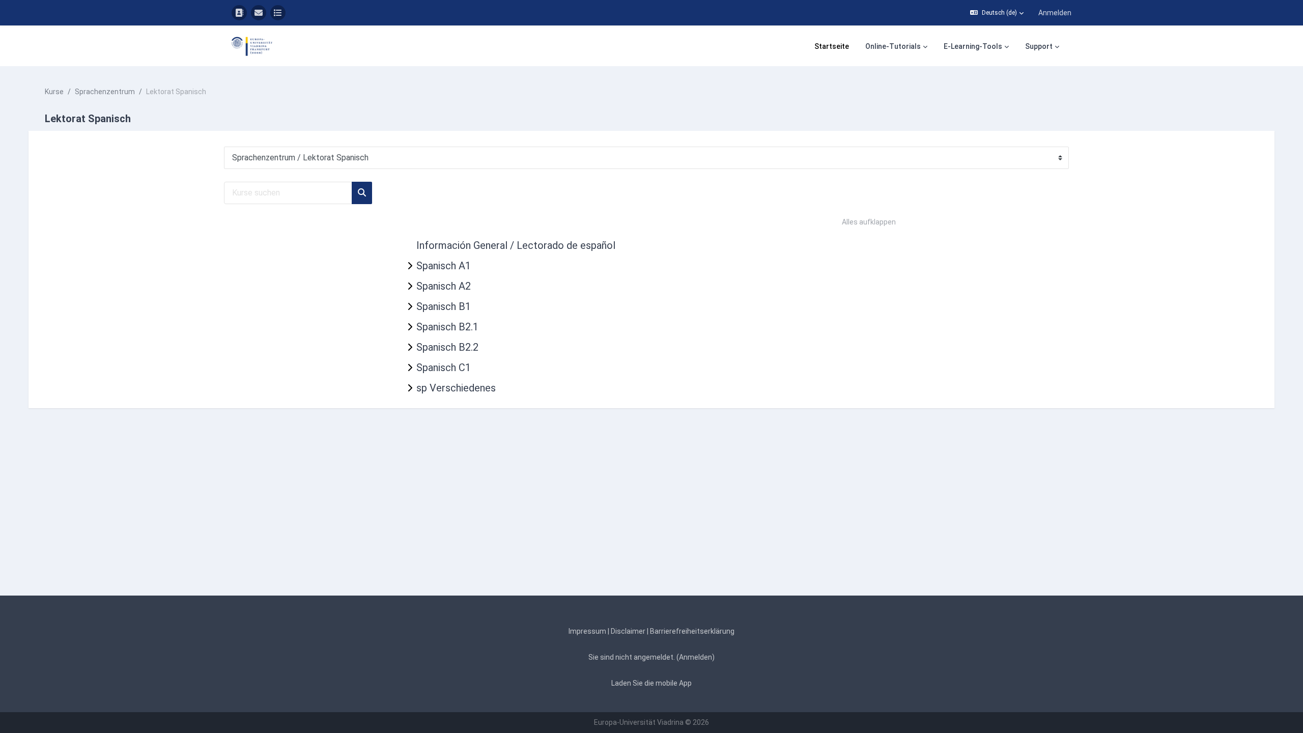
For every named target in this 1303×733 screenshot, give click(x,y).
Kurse (54, 92)
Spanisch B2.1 (447, 327)
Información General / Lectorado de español (515, 245)
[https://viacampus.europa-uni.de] (239, 12)
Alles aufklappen (869, 222)
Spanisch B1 (443, 306)
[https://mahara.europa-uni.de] (278, 12)
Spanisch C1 (443, 367)
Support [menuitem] (1039, 46)
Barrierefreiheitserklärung (692, 631)
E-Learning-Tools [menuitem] (973, 46)
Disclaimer (628, 631)
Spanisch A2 (443, 286)
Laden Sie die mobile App (651, 683)
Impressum (587, 631)
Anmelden (1054, 13)
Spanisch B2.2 (447, 347)
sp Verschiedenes (456, 388)
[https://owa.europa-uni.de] (258, 12)
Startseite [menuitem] (831, 46)
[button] (996, 13)
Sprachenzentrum (105, 92)
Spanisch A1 (443, 266)
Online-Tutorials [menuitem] (893, 46)
